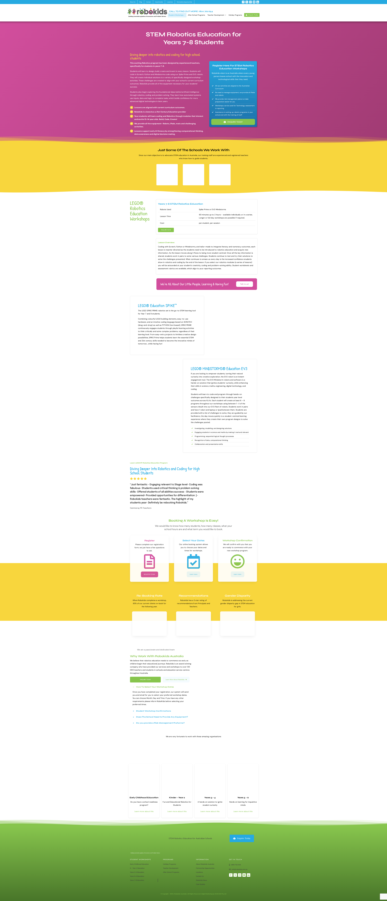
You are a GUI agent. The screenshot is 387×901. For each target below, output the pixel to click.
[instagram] (250, 2)
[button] (160, 687)
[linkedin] (257, 2)
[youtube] (254, 2)
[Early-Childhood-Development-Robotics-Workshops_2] (176, 764)
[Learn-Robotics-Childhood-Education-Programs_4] (210, 764)
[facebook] (243, 2)
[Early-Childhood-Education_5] (144, 764)
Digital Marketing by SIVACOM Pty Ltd (213, 894)
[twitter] (247, 2)
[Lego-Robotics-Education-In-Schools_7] (243, 764)
